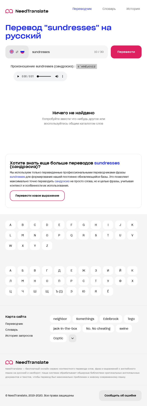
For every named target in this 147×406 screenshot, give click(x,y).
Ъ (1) (59, 291)
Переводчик (14, 323)
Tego (131, 319)
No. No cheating (98, 328)
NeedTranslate (31, 11)
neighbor (60, 319)
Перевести (126, 52)
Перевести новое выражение (37, 195)
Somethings (85, 319)
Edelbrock (110, 319)
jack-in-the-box (65, 328)
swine (124, 328)
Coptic (58, 338)
